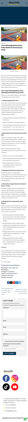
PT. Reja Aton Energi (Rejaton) (10, 265)
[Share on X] (11, 282)
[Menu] (2, 3)
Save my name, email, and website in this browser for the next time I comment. (13, 343)
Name (5, 320)
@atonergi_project (12, 273)
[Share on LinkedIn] (16, 282)
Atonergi (10, 275)
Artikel (3, 43)
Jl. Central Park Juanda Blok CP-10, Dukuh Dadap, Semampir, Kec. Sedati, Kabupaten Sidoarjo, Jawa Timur (15, 400)
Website (5, 334)
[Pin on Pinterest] (14, 282)
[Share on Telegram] (19, 282)
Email (5, 327)
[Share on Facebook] (8, 282)
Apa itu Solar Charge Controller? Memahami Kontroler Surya (20, 291)
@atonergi (11, 271)
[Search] (26, 3)
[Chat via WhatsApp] (25, 419)
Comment (6, 307)
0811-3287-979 (13, 268)
